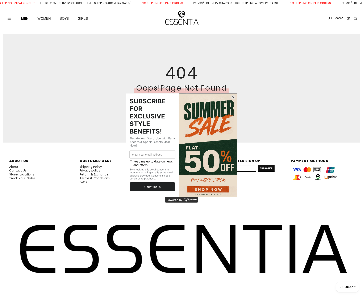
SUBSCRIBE (266, 168)
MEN (25, 18)
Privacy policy (90, 170)
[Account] (348, 18)
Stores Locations (21, 174)
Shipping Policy (91, 167)
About (13, 167)
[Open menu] (9, 18)
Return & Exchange (94, 174)
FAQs (83, 182)
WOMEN (44, 18)
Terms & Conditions (95, 178)
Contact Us (17, 170)
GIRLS (83, 18)
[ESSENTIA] (181, 18)
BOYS (64, 18)
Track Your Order (22, 178)
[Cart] (355, 18)
